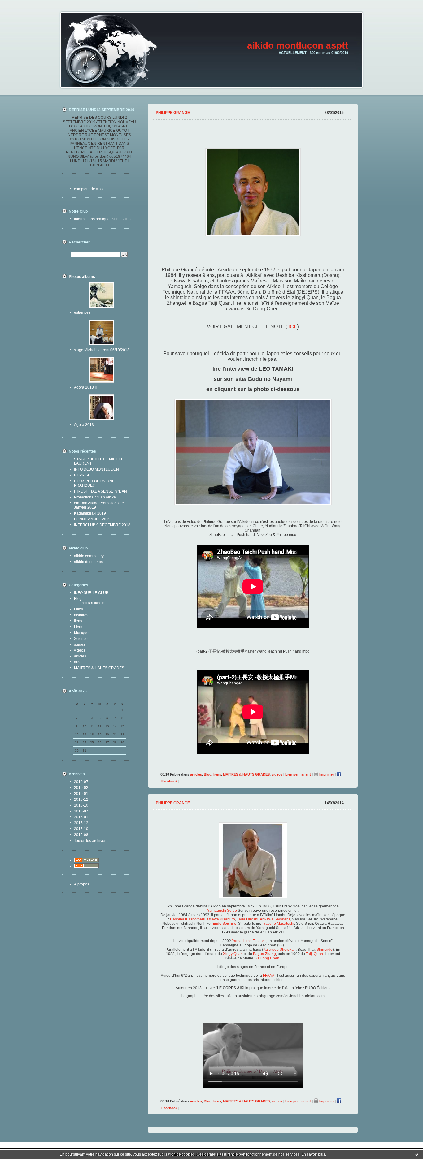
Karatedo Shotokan (279, 949)
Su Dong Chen (266, 958)
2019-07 (81, 782)
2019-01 (81, 793)
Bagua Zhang (264, 954)
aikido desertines (88, 562)
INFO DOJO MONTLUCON (96, 469)
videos (79, 650)
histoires (81, 615)
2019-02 (81, 788)
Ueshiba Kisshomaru (187, 919)
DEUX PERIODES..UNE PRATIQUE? (94, 483)
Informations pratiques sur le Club (102, 219)
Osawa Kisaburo (221, 919)
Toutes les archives (90, 840)
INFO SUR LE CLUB (91, 593)
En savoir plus (313, 1154)
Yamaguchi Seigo (222, 910)
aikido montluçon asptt (297, 45)
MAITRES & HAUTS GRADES (99, 668)
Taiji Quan (314, 954)
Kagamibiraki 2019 (90, 513)
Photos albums (82, 276)
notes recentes (93, 603)
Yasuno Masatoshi (278, 923)
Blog (78, 599)
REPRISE (82, 475)
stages (79, 644)
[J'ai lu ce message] (416, 1154)
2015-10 (81, 829)
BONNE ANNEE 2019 (92, 519)
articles (80, 656)
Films (78, 609)
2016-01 (81, 817)
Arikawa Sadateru (275, 919)
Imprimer (326, 774)
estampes (82, 312)
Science (81, 638)
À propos (81, 884)
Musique (81, 633)
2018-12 (81, 799)
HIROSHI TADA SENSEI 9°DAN (100, 491)
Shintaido (324, 949)
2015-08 (81, 835)
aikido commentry (89, 556)
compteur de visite (89, 189)
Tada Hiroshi (247, 919)
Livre (78, 627)
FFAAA (268, 975)
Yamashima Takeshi (249, 941)
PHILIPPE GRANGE (173, 112)
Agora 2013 (84, 425)
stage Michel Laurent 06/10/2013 (101, 350)
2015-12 (81, 823)
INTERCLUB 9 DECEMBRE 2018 (102, 525)
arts (77, 662)
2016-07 (81, 811)
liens (78, 621)
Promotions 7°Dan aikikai (95, 497)
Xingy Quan (232, 954)
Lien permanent (298, 774)
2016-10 (81, 805)
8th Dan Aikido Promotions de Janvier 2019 (99, 505)
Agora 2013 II (85, 387)
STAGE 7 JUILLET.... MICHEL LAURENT (98, 461)
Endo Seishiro (224, 923)
